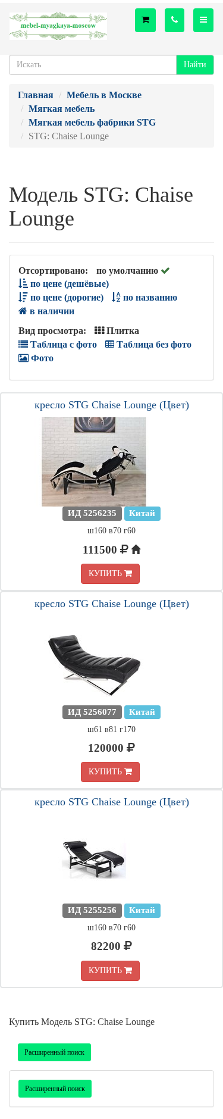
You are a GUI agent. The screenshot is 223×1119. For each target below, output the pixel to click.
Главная (36, 95)
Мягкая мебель (62, 109)
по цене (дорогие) (65, 297)
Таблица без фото (152, 344)
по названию (149, 297)
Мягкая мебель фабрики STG (92, 122)
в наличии (50, 311)
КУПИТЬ (106, 573)
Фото (41, 358)
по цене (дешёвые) (68, 284)
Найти (195, 64)
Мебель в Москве (104, 95)
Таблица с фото (62, 344)
